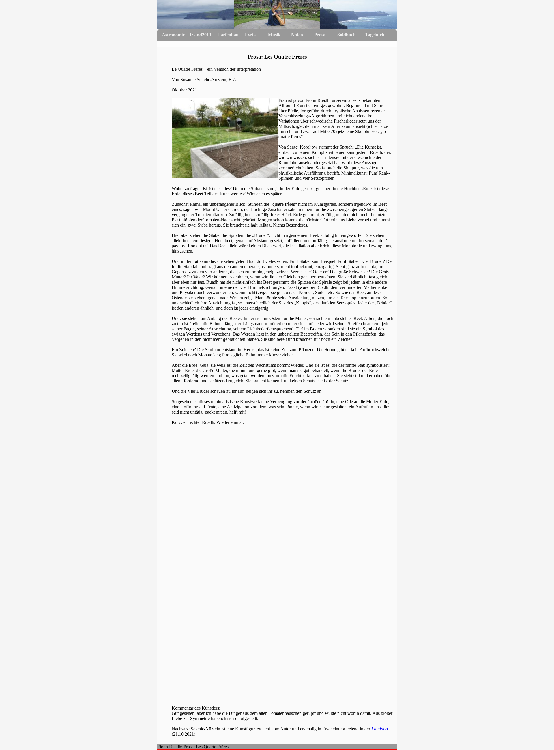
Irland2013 (200, 34)
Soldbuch (346, 34)
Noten (297, 34)
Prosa (319, 34)
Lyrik (250, 34)
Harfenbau (228, 34)
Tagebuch (374, 34)
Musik (274, 34)
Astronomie (173, 34)
